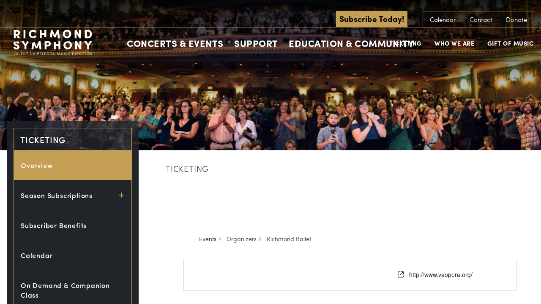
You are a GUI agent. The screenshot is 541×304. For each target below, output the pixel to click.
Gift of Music (510, 43)
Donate (516, 19)
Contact (481, 19)
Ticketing (405, 43)
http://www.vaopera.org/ (441, 274)
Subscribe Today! (371, 18)
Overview (37, 165)
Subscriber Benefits (54, 225)
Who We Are (454, 43)
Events (207, 239)
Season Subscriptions (57, 195)
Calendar (443, 19)
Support (256, 43)
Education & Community (351, 43)
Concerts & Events (175, 43)
